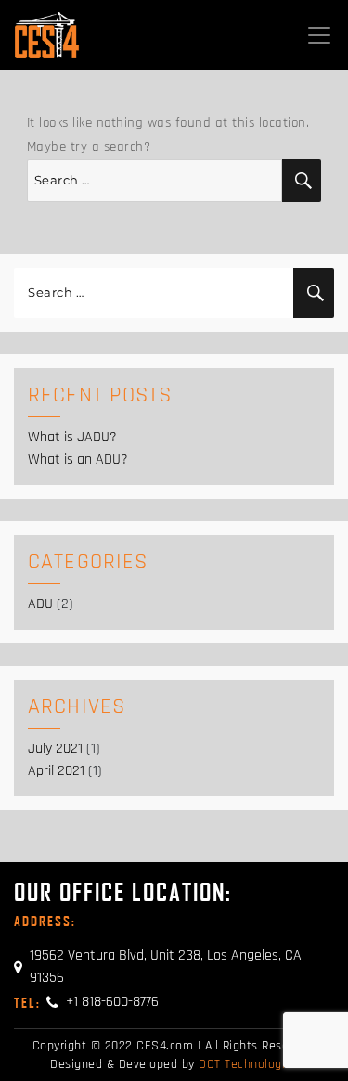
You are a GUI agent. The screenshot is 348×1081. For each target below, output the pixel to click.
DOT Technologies (248, 1064)
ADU (40, 604)
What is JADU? (72, 437)
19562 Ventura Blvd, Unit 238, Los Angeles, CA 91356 (166, 966)
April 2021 (56, 771)
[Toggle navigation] (319, 35)
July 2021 (55, 748)
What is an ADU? (78, 459)
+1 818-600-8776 (86, 1001)
